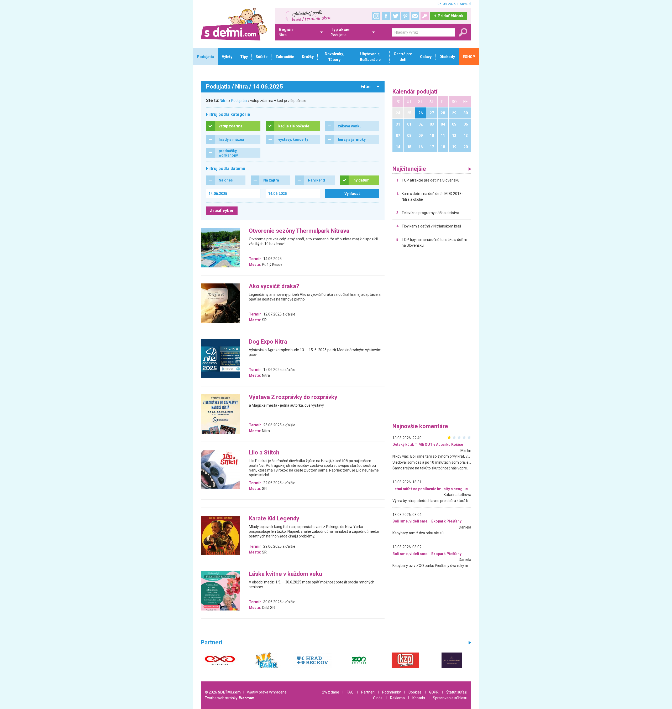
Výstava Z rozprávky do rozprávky (293, 397)
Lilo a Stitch (264, 453)
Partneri (368, 692)
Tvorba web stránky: (229, 698)
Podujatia (239, 101)
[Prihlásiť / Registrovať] (425, 16)
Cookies (415, 692)
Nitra (224, 101)
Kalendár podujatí (415, 92)
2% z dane (330, 692)
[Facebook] (386, 16)
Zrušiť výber (222, 210)
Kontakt (418, 698)
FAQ (350, 692)
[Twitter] (395, 16)
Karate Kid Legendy (274, 519)
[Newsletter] (415, 16)
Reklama (397, 698)
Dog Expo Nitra (268, 342)
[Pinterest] (405, 16)
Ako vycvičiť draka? (274, 286)
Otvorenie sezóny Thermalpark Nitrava (299, 231)
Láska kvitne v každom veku (285, 574)
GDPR (434, 692)
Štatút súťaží (456, 692)
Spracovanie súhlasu (450, 698)
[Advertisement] (431, 337)
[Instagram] (376, 16)
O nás (377, 698)
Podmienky (391, 692)
